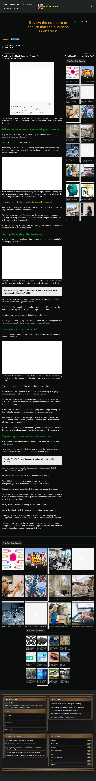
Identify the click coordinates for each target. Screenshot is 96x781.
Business (15, 39)
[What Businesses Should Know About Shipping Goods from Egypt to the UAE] (87, 131)
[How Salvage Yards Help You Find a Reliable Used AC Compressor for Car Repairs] (72, 150)
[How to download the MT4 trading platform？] (31, 657)
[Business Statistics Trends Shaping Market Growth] (87, 190)
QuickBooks (7, 307)
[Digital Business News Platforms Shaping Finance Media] (87, 170)
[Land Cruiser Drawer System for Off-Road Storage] (54, 641)
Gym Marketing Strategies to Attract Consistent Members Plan (64, 682)
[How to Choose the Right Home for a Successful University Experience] (72, 72)
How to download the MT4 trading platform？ (31, 664)
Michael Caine (9, 44)
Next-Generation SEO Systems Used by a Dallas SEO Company (72, 101)
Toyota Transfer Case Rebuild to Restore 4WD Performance (42, 648)
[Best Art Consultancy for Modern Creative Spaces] (72, 131)
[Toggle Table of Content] (49, 104)
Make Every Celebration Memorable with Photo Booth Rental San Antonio (87, 121)
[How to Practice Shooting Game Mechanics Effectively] (65, 641)
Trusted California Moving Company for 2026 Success (72, 179)
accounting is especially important (37, 202)
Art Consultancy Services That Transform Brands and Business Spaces (72, 219)
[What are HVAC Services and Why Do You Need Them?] (72, 111)
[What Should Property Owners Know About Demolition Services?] (54, 674)
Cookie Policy (9, 729)
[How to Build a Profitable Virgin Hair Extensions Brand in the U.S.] (87, 209)
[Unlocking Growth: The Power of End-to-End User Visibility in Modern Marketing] (42, 657)
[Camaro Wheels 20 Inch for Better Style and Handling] (31, 641)
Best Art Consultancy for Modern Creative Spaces (71, 140)
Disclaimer (8, 726)
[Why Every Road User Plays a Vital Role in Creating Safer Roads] (87, 72)
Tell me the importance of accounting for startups (32, 107)
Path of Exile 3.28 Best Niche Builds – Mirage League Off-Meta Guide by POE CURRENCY (35, 627)
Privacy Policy (9, 722)
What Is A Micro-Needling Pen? (79, 56)
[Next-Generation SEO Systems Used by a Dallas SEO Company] (72, 92)
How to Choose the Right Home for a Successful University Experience (71, 82)
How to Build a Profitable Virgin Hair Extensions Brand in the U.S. (87, 219)
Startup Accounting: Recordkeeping (26, 109)
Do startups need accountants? (24, 111)
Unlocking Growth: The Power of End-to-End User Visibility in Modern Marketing (42, 665)
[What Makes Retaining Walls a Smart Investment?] (65, 657)
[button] (91, 6)
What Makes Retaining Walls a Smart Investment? (65, 664)
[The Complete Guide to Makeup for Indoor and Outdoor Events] (54, 657)
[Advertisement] (31, 84)
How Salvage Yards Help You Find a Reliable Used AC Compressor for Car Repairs (72, 160)
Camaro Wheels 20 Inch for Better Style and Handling (30, 648)
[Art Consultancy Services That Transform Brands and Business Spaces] (72, 209)
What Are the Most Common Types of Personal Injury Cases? (20, 57)
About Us (8, 715)
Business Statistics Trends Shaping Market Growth (86, 199)
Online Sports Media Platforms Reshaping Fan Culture (71, 199)
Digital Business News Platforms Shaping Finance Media (86, 180)
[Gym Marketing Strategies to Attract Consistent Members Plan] (65, 674)
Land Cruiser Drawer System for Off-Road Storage (53, 648)
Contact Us (8, 719)
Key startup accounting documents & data (29, 113)
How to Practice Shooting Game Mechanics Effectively (65, 648)
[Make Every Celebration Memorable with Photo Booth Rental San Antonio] (87, 111)
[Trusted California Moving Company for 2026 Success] (72, 170)
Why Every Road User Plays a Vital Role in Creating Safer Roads (87, 82)
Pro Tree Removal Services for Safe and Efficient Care (31, 681)
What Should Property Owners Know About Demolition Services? (53, 681)
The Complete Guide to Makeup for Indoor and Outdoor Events (53, 664)
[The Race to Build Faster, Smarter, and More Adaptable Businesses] (87, 92)
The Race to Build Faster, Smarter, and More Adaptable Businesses (87, 101)
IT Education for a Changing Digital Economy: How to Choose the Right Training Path (41, 682)
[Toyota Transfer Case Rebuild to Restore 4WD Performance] (42, 641)
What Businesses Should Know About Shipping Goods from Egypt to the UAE (87, 140)
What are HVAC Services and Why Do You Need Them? (72, 120)
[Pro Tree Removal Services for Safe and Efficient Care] (31, 674)
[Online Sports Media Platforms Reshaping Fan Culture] (72, 190)
